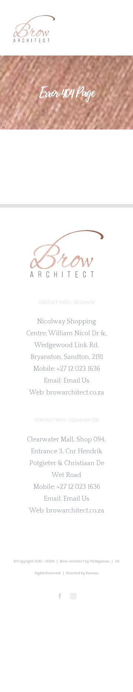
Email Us (76, 380)
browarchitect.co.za (75, 392)
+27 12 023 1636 (78, 369)
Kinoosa (92, 573)
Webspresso (99, 562)
